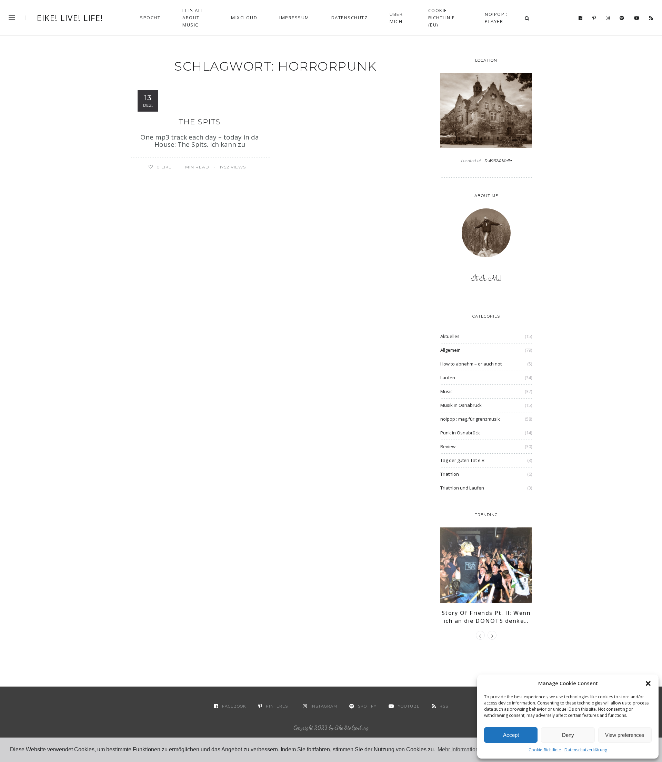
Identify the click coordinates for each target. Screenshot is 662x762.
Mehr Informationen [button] (461, 749)
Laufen (447, 377)
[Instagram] (608, 18)
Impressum (294, 17)
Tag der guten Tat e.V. (462, 460)
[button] (648, 683)
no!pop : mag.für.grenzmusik (470, 419)
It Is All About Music (192, 17)
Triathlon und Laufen (462, 488)
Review (447, 446)
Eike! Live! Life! (70, 18)
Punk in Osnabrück (460, 433)
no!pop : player (496, 17)
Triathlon (449, 474)
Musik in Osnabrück (461, 405)
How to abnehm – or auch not (471, 364)
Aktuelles (450, 336)
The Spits (200, 121)
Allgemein (450, 350)
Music (446, 391)
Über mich (396, 17)
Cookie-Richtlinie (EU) (441, 17)
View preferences (624, 735)
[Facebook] (581, 18)
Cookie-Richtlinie (545, 750)
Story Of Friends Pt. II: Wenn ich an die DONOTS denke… (486, 616)
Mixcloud (244, 17)
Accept (511, 735)
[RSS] (651, 18)
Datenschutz (349, 17)
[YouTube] (637, 18)
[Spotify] (622, 18)
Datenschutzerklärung (585, 750)
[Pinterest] (594, 18)
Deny (568, 735)
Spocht (150, 17)
